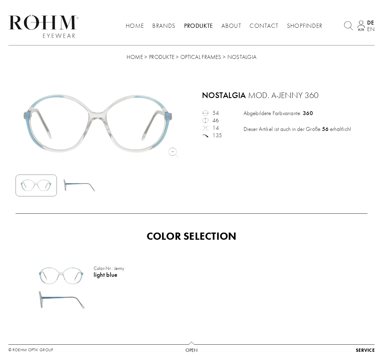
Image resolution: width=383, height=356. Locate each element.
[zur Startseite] (45, 26)
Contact (264, 26)
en (370, 29)
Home (135, 26)
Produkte (198, 26)
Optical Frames (200, 57)
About (231, 26)
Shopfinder (304, 26)
